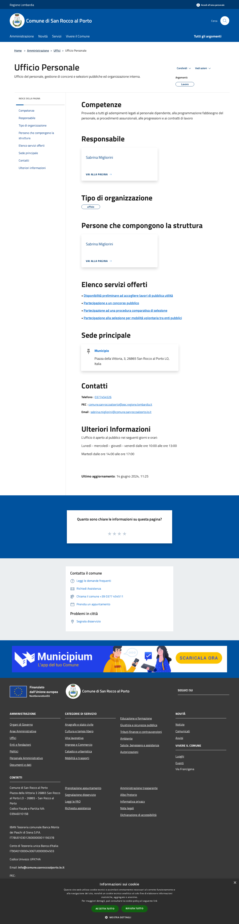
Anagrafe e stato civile (79, 724)
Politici (14, 751)
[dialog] (119, 901)
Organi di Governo (21, 724)
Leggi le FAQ (73, 801)
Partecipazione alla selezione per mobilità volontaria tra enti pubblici (133, 317)
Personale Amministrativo (26, 758)
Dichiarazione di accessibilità (138, 815)
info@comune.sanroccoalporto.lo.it (41, 867)
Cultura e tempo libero (79, 731)
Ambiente (126, 738)
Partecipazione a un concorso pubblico (111, 303)
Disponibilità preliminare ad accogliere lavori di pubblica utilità (128, 295)
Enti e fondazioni (20, 744)
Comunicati (183, 731)
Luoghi (180, 756)
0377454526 (103, 397)
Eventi (180, 763)
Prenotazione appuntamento (83, 788)
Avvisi (179, 738)
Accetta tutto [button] (105, 908)
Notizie (180, 724)
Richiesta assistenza (78, 808)
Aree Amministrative (23, 731)
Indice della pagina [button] (29, 98)
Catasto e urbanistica (78, 751)
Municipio (101, 350)
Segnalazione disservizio (80, 794)
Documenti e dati (20, 764)
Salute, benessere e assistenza (139, 745)
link (155, 900)
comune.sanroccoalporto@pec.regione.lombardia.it (120, 404)
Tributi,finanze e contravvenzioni (141, 732)
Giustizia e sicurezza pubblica (138, 725)
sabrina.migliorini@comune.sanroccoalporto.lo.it (121, 412)
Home (18, 50)
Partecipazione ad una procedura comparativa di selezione (125, 310)
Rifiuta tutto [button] (134, 908)
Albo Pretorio (128, 794)
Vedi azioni (201, 68)
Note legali (127, 808)
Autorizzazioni (129, 752)
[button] (119, 917)
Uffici (57, 50)
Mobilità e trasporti (77, 758)
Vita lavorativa (74, 738)
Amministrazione (38, 50)
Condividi (182, 68)
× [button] (234, 882)
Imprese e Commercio (78, 744)
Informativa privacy (132, 801)
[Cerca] (224, 20)
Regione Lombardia (22, 5)
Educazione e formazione (136, 718)
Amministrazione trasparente (139, 788)
